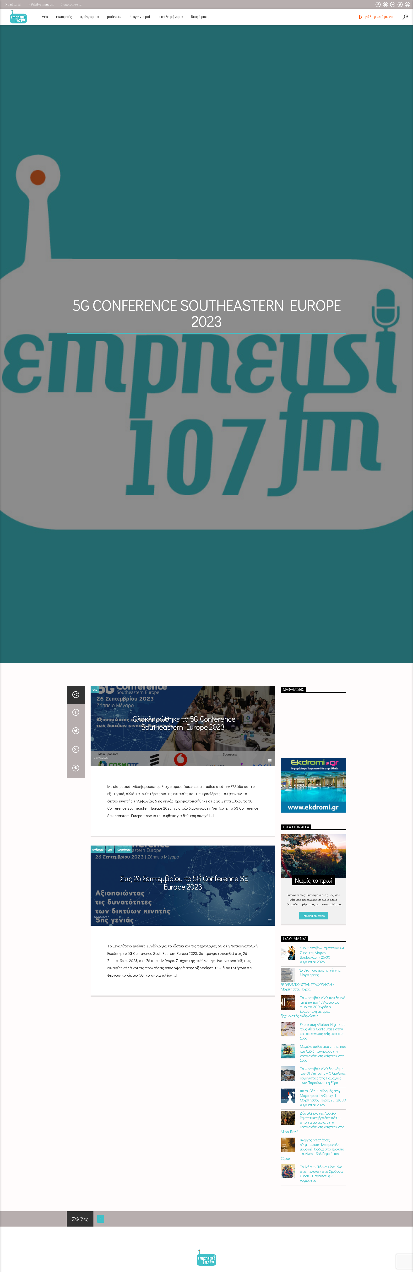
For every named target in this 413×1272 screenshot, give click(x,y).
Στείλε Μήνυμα (171, 17)
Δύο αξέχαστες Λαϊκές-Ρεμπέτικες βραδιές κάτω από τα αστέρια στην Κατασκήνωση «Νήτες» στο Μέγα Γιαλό (312, 1187)
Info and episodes (314, 981)
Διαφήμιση (199, 17)
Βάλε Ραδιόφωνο (378, 17)
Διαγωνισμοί (140, 17)
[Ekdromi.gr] (314, 850)
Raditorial (14, 4)
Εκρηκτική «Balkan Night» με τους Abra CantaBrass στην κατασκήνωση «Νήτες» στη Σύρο (322, 1096)
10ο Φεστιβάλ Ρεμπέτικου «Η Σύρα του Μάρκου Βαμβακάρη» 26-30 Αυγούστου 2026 (323, 1020)
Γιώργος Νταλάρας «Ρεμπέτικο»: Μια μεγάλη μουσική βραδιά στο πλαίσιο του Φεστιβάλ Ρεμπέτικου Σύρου (312, 1214)
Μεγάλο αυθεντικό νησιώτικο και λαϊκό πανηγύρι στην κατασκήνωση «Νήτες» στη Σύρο (323, 1118)
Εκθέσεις (97, 914)
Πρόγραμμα (89, 17)
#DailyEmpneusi (42, 4)
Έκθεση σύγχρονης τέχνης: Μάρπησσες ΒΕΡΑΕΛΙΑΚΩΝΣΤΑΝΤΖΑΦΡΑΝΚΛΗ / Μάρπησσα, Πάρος (311, 1044)
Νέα (45, 17)
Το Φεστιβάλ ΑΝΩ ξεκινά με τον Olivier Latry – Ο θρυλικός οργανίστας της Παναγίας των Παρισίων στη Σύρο (323, 1140)
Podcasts (114, 17)
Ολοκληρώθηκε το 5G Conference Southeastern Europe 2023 (183, 788)
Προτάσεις (123, 914)
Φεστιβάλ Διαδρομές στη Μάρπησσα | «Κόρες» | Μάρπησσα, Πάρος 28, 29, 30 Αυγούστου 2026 (323, 1163)
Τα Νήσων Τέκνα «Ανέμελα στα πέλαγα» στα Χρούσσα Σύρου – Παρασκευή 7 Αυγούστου (321, 1238)
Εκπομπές (64, 17)
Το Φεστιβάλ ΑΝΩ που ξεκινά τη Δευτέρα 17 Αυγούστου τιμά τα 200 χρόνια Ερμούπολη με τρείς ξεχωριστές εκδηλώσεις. (313, 1071)
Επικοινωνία (72, 4)
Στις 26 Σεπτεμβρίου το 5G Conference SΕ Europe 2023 (184, 947)
